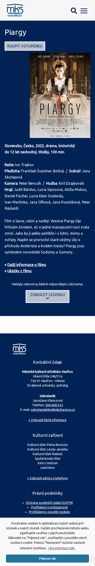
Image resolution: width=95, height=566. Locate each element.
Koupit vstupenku (24, 46)
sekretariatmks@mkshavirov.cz (53, 410)
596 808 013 (54, 405)
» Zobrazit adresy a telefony (47, 478)
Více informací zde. (61, 548)
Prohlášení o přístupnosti (49, 507)
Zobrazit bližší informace (47, 420)
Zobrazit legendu (47, 295)
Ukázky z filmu (19, 271)
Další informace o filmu (26, 265)
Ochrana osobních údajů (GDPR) (49, 503)
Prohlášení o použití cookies (49, 512)
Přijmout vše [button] (47, 558)
